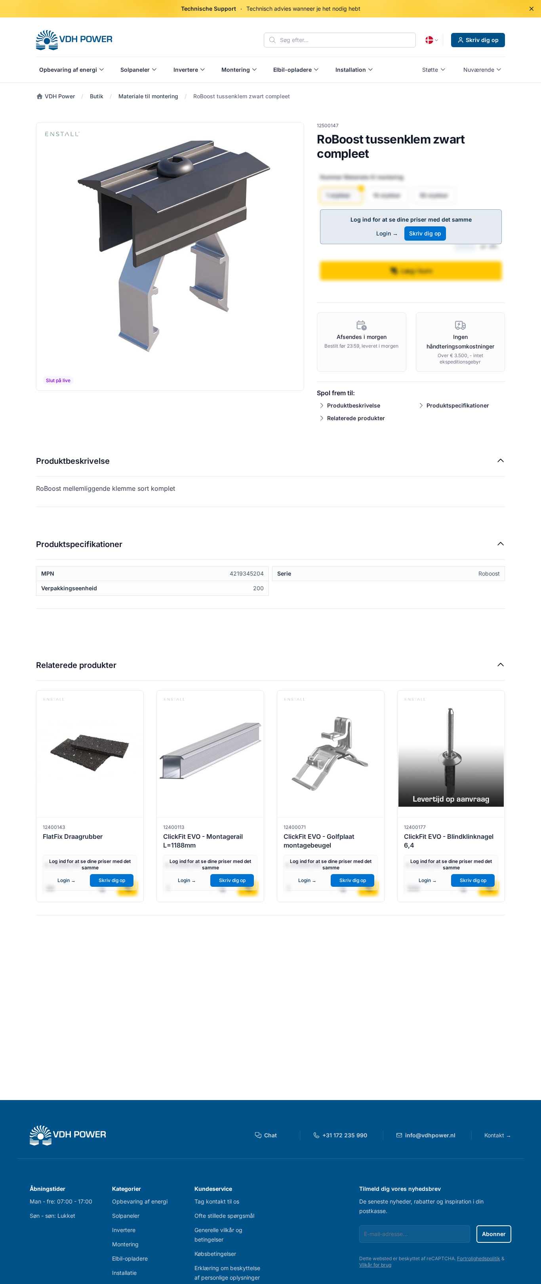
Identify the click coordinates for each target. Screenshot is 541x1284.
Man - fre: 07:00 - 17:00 (61, 1201)
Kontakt (497, 1135)
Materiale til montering (148, 96)
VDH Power (59, 96)
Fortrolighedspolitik (478, 1258)
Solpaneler (125, 1215)
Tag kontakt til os (216, 1201)
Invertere (123, 1230)
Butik (96, 96)
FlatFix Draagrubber (73, 836)
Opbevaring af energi (140, 1201)
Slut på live (58, 380)
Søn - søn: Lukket (52, 1215)
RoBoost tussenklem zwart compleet (241, 96)
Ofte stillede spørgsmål (224, 1215)
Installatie (124, 1272)
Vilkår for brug (375, 1265)
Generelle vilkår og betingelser (218, 1235)
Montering (125, 1244)
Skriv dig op (482, 39)
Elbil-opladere (130, 1258)
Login (387, 233)
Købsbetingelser (215, 1253)
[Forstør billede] (170, 256)
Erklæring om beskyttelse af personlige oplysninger (227, 1273)
